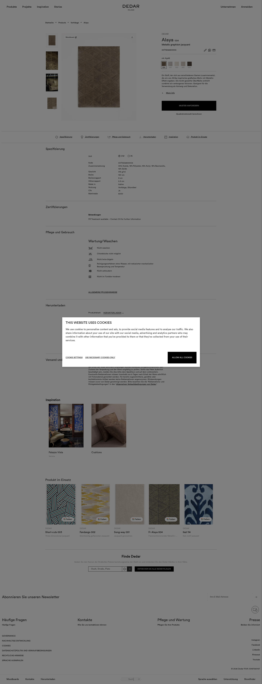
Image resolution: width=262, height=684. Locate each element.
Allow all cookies (182, 358)
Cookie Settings (74, 358)
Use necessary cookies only (100, 358)
